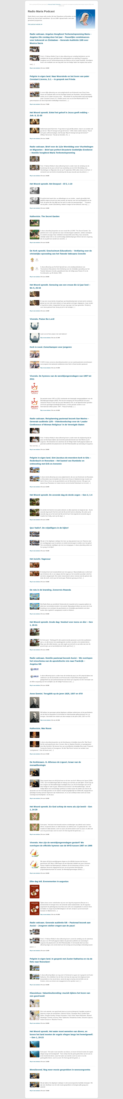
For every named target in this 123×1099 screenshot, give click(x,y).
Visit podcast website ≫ (35, 24)
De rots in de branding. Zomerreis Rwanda (50, 590)
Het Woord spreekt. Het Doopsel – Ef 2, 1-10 (51, 184)
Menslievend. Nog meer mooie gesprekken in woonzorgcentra (60, 1070)
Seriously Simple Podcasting (54, 4)
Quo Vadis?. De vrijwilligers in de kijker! (49, 528)
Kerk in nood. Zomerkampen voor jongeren (51, 347)
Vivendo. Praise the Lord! (42, 319)
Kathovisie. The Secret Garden (44, 216)
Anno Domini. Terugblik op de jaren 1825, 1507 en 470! (56, 694)
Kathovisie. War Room (40, 728)
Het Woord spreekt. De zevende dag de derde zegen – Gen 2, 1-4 (61, 495)
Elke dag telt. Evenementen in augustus (49, 881)
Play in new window (35, 68)
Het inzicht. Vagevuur (40, 559)
